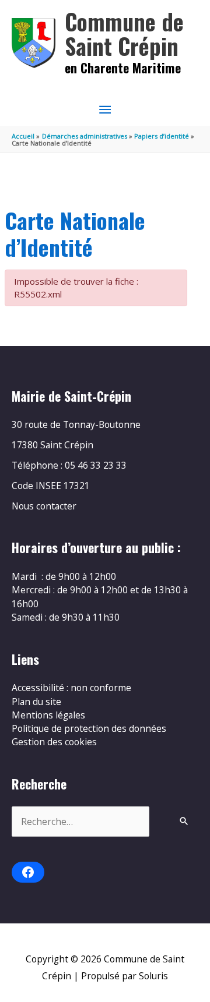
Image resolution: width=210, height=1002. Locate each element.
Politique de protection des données (89, 728)
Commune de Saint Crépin (124, 33)
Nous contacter (44, 506)
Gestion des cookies (54, 741)
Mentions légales (48, 715)
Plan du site (36, 701)
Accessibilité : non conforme (71, 687)
